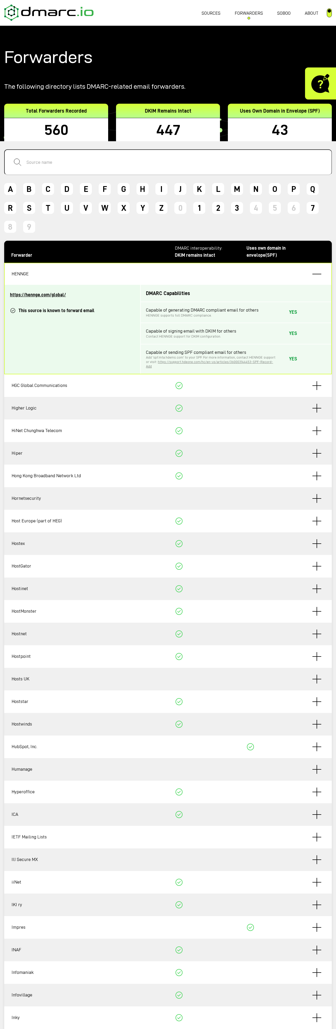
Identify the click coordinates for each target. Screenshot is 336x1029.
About (311, 13)
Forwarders (249, 13)
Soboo (284, 13)
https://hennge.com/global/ (38, 294)
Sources (211, 13)
